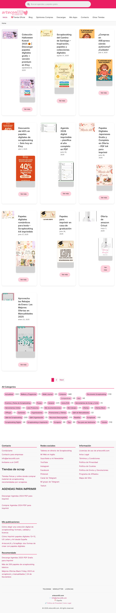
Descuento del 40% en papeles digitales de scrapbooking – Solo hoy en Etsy (25, 137)
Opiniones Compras (44, 17)
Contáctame (7, 450)
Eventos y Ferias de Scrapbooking (17, 403)
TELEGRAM (47, 589)
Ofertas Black (100, 408)
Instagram (44, 466)
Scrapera (57, 422)
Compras (62, 394)
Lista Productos (32, 408)
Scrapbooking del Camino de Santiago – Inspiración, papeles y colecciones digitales (64, 43)
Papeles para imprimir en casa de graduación (65, 222)
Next (62, 380)
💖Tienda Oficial (18, 17)
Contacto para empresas (12, 454)
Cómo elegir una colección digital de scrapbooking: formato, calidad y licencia (17, 530)
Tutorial (104, 422)
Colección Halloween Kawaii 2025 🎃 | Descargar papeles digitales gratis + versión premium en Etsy (27, 49)
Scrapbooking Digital (13, 422)
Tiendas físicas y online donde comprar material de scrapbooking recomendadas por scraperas (19, 479)
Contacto (85, 17)
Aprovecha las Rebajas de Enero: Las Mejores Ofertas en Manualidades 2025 (25, 307)
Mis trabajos (72, 408)
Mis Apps (73, 17)
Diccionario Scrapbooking (96, 394)
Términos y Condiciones (89, 458)
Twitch (43, 486)
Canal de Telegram (48, 478)
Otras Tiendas (98, 17)
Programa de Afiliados (88, 474)
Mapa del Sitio (85, 478)
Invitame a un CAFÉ (10, 462)
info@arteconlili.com (10, 458)
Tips (69, 422)
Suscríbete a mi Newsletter (52, 458)
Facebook (44, 470)
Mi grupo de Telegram (49, 482)
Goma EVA (65, 403)
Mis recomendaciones (53, 408)
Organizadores (36, 413)
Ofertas (86, 408)
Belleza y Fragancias (28, 394)
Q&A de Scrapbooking (13, 417)
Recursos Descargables (58, 417)
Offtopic (8, 413)
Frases (39, 403)
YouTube (44, 462)
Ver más (27, 109)
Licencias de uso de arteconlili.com (94, 450)
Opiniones (21, 413)
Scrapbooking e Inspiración (37, 422)
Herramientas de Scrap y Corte (86, 403)
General (51, 403)
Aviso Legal (84, 454)
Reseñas (77, 417)
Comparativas (66, 398)
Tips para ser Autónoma (86, 422)
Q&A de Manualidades (81, 413)
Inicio (5, 17)
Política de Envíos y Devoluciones (93, 470)
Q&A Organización (36, 417)
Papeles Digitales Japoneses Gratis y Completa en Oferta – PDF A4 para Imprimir (104, 140)
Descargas (61, 17)
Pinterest (44, 474)
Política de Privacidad (88, 462)
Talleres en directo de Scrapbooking (56, 450)
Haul (78, 398)
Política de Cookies (87, 466)
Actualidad (9, 394)
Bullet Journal (48, 394)
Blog (31, 17)
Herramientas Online (12, 408)
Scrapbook (91, 417)
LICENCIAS (69, 589)
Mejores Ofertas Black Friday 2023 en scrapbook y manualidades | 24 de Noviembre (18, 574)
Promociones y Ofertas (57, 413)
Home (4, 23)
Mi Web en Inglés (47, 454)
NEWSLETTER (58, 589)
